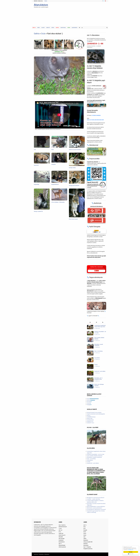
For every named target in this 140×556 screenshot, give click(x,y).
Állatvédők (61, 536)
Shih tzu (88, 415)
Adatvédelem (41, 554)
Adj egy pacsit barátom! (74, 185)
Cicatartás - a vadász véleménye (93, 499)
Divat (84, 526)
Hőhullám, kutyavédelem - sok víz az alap (95, 454)
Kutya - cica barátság (98, 351)
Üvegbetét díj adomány (88, 548)
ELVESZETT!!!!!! (90, 421)
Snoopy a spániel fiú (38, 211)
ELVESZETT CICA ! (90, 422)
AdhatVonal (63, 27)
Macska (88, 400)
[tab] (90, 322)
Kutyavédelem (97, 357)
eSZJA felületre (95, 72)
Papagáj (88, 404)
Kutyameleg (36, 184)
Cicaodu (96, 364)
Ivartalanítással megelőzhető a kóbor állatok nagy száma (100, 326)
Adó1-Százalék (61, 538)
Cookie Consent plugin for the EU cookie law (130, 553)
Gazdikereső (74, 27)
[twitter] (104, 0)
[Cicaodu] (90, 364)
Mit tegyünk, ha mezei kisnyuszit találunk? (95, 497)
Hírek (38, 27)
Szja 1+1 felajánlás (87, 547)
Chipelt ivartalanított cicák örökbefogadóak (96, 414)
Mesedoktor (86, 540)
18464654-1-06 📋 (59, 51)
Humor (85, 533)
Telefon (85, 538)
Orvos (60, 531)
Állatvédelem (41, 4)
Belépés (46, 0)
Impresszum (36, 554)
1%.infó (60, 528)
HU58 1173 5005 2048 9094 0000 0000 (95, 119)
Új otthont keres (90, 419)
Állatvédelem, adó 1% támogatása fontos (98, 378)
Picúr (52, 149)
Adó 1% (34, 27)
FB (79, 27)
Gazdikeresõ (61, 540)
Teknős (88, 403)
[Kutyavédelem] (90, 358)
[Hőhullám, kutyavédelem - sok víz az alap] (90, 331)
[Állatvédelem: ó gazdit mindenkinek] (90, 344)
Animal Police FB (62, 535)
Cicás (43, 33)
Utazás (85, 535)
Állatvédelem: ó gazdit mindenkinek (98, 345)
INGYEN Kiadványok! (63, 526)
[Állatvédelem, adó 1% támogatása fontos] (90, 378)
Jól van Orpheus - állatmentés (57, 202)
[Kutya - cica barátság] (90, 351)
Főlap (69, 27)
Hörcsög (89, 401)
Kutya (88, 398)
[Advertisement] (70, 18)
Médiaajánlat (46, 554)
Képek (53, 27)
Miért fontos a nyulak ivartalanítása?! (94, 508)
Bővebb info (130, 549)
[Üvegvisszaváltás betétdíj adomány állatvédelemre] (96, 178)
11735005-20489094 (96, 115)
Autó (84, 536)
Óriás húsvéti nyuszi (73, 219)
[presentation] (90, 322)
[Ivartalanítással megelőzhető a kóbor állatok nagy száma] (90, 325)
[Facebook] (102, 0)
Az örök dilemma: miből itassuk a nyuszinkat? (96, 509)
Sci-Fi (85, 528)
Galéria (36, 33)
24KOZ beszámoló (62, 547)
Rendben (131, 552)
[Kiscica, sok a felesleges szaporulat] (90, 384)
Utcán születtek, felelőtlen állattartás (94, 455)
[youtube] (105, 0)
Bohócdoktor (86, 545)
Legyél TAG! (61, 533)
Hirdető (48, 27)
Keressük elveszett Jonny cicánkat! (94, 412)
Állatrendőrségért (62, 545)
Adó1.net (60, 530)
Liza (35, 149)
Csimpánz (53, 164)
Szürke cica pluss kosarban (75, 149)
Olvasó (43, 27)
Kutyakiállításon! (55, 184)
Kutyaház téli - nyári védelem (99, 371)
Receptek (85, 530)
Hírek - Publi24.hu (62, 525)
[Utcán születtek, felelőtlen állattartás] (90, 337)
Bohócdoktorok (62, 541)
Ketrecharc (86, 543)
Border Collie (89, 418)
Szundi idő (36, 165)
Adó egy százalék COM (88, 541)
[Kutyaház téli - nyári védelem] (90, 371)
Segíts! (57, 27)
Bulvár (85, 531)
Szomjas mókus (72, 167)
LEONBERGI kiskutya (91, 416)
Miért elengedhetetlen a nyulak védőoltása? (96, 506)
